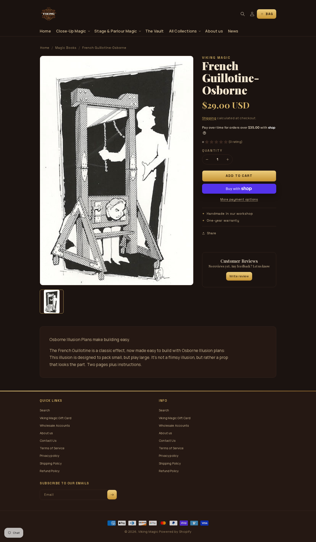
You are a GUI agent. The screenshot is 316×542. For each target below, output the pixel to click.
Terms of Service (52, 448)
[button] (73, 31)
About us (46, 433)
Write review (239, 276)
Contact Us (48, 441)
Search (45, 410)
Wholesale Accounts (55, 425)
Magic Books (66, 48)
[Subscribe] (112, 494)
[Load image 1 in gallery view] (52, 301)
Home (44, 48)
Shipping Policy (50, 463)
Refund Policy (49, 471)
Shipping (209, 118)
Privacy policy (49, 456)
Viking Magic (148, 531)
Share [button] (211, 233)
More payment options (239, 199)
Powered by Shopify (175, 531)
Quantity (212, 150)
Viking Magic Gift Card (55, 418)
